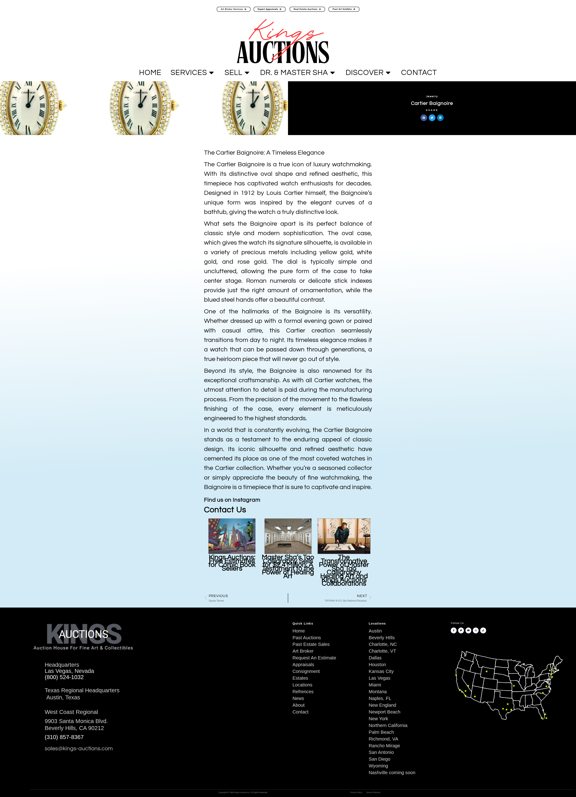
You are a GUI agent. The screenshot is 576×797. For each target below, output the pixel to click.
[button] (423, 117)
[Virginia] (546, 686)
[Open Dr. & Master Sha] (332, 72)
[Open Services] (211, 72)
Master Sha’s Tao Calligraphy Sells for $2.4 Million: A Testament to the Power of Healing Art (232, 567)
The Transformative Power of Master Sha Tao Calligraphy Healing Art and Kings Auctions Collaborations (288, 570)
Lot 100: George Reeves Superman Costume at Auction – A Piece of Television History (344, 568)
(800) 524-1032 (64, 677)
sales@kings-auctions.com (79, 748)
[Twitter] (461, 630)
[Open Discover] (388, 72)
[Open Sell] (247, 72)
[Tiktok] (483, 630)
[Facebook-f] (454, 630)
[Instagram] (476, 630)
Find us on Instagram (232, 500)
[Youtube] (468, 630)
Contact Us (225, 510)
